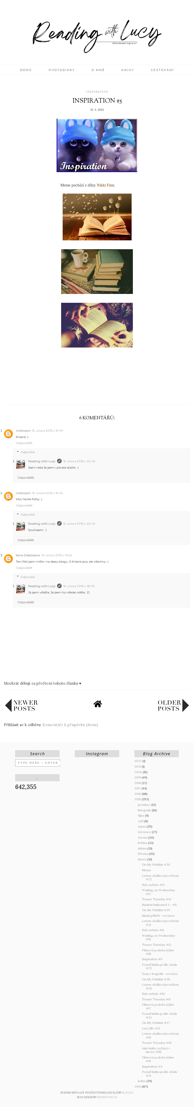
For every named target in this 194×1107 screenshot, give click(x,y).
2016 (138, 794)
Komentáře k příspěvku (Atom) (70, 724)
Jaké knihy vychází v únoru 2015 (156, 1050)
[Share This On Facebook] (87, 393)
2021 (138, 766)
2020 (138, 772)
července (145, 832)
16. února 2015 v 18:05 (78, 586)
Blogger (127, 1092)
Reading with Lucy (42, 461)
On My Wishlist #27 (156, 1023)
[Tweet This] (97, 393)
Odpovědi (27, 452)
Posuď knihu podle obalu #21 (159, 1073)
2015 (138, 799)
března (143, 854)
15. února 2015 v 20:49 (79, 461)
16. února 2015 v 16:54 (56, 555)
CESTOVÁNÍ (162, 70)
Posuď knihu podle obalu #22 (159, 1015)
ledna (142, 1081)
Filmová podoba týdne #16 (158, 1059)
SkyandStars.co (106, 1097)
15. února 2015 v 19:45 (47, 493)
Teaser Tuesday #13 (156, 899)
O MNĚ (98, 70)
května (143, 843)
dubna (143, 848)
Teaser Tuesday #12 (156, 945)
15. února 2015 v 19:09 (47, 430)
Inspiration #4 (152, 1066)
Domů (26, 70)
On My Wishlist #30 (156, 864)
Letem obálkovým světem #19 (160, 1035)
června (143, 837)
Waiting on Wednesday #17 (158, 891)
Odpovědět (24, 443)
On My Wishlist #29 (156, 910)
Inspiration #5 (152, 959)
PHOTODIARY (62, 70)
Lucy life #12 (151, 1028)
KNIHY (128, 70)
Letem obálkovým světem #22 (160, 877)
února (142, 859)
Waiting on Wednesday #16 (158, 937)
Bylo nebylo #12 (153, 885)
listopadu (145, 810)
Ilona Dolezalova (28, 555)
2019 (138, 777)
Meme (146, 870)
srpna (142, 826)
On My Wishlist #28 (156, 979)
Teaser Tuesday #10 (157, 1043)
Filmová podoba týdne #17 (158, 1006)
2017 (137, 788)
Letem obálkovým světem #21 (160, 922)
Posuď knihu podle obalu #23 (159, 966)
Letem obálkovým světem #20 (160, 986)
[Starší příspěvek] (173, 711)
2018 (138, 783)
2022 (138, 761)
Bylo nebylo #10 (153, 994)
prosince (144, 804)
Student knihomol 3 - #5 (159, 905)
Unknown (23, 430)
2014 (138, 1086)
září (141, 821)
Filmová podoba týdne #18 (158, 952)
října (141, 815)
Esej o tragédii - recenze (160, 974)
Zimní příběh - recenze (158, 915)
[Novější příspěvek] (21, 711)
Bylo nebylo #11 (153, 930)
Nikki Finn (105, 185)
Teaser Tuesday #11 (156, 999)
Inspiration (97, 91)
